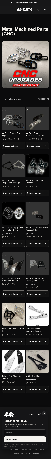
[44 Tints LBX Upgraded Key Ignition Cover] (13, 213)
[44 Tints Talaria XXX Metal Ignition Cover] (37, 263)
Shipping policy (18, 454)
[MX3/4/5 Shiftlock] (37, 361)
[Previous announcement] (5, 3)
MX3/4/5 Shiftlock (33, 376)
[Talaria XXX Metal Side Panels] (13, 361)
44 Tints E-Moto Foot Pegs (11, 134)
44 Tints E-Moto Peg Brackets (35, 181)
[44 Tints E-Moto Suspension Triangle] (13, 165)
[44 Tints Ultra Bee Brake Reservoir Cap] (37, 213)
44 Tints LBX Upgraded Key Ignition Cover (12, 228)
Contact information (33, 454)
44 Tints (16, 449)
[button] (3, 10)
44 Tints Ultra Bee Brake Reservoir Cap (37, 228)
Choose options (10, 145)
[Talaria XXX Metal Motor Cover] (13, 314)
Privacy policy (27, 449)
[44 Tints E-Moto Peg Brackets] (37, 165)
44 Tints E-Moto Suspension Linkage (35, 134)
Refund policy (39, 449)
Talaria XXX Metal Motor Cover (13, 329)
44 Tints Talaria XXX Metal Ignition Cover (35, 279)
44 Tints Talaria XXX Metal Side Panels (11, 279)
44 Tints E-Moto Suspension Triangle (11, 181)
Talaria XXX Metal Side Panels (12, 377)
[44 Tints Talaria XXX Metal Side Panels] (13, 263)
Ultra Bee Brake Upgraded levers (33, 329)
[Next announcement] (46, 3)
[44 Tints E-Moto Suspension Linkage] (37, 118)
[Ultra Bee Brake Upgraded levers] (37, 314)
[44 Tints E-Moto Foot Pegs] (13, 118)
